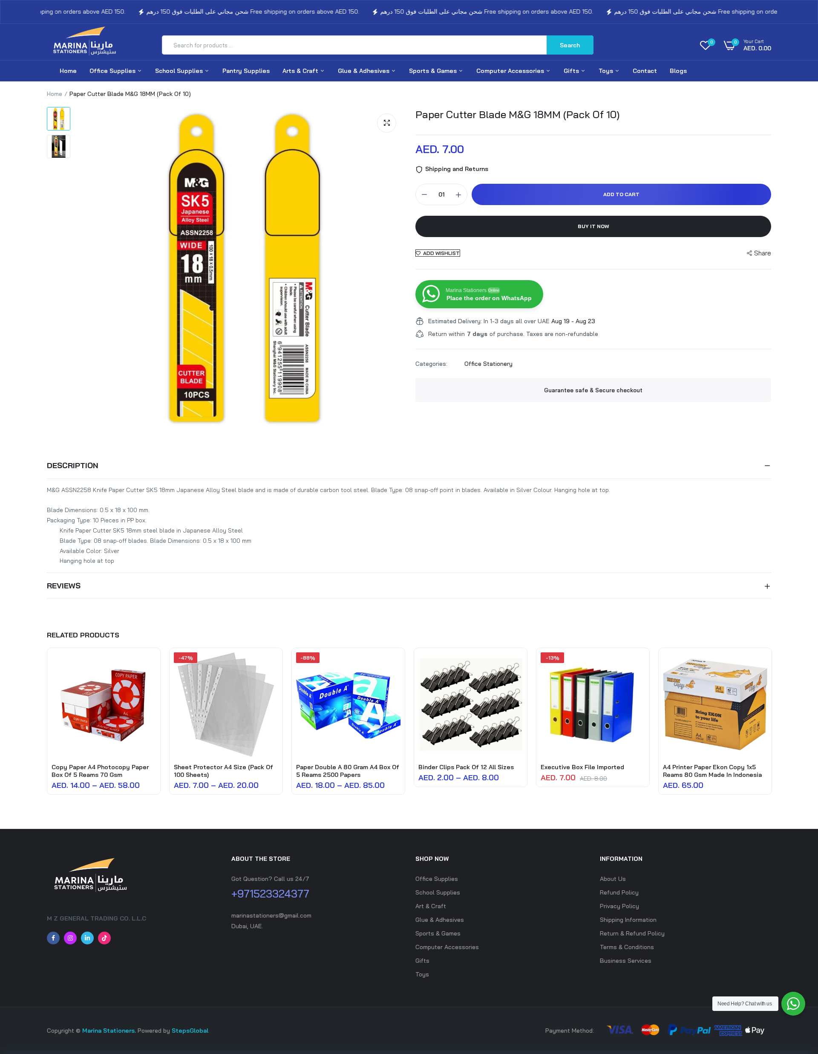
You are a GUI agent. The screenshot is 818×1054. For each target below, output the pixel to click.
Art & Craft (430, 906)
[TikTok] (104, 938)
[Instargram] (70, 938)
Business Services (625, 960)
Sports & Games (433, 71)
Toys (607, 71)
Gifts (572, 71)
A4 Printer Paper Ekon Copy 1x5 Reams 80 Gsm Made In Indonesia (712, 771)
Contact (645, 71)
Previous (47, 725)
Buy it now (593, 226)
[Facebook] (53, 938)
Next (771, 725)
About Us (613, 879)
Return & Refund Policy (632, 933)
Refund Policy (619, 892)
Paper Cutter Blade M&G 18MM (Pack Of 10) (517, 114)
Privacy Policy (619, 906)
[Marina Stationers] (87, 45)
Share (762, 253)
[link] (148, 666)
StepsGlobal (190, 1030)
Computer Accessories (511, 71)
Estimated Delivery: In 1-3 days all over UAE (488, 321)
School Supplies (179, 71)
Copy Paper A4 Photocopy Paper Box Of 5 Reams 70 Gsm (100, 771)
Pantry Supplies (246, 71)
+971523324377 (270, 893)
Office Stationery (488, 364)
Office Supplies (113, 71)
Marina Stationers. (109, 1030)
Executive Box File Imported (582, 767)
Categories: (431, 364)
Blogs (678, 71)
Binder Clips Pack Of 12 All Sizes (466, 767)
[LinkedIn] (87, 938)
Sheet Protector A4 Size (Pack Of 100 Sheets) (223, 771)
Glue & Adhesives (364, 71)
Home (68, 71)
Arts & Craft (301, 71)
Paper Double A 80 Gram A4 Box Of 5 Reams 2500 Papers (347, 771)
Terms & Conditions (627, 947)
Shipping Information (628, 920)
